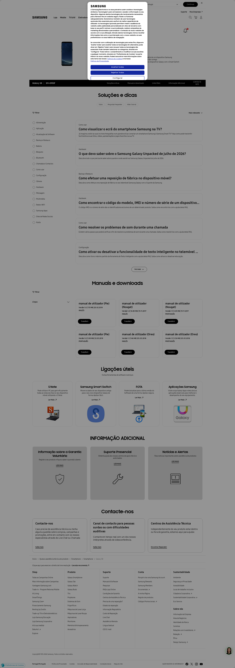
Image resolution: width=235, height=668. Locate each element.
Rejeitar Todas (117, 73)
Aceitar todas (117, 67)
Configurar (118, 78)
